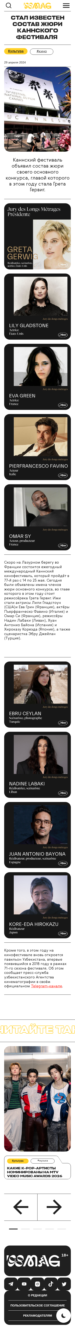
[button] (21, 1207)
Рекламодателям (37, 1315)
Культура (16, 51)
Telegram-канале (46, 986)
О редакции (37, 1295)
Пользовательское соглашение (37, 1305)
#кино (42, 51)
